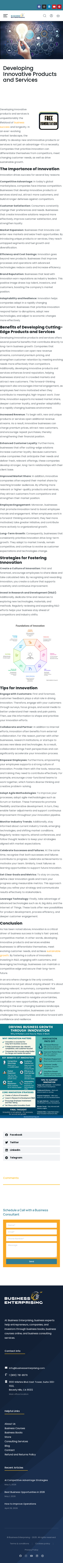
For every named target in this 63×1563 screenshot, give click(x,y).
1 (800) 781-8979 (18, 1375)
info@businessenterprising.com (27, 1368)
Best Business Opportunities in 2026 (25, 1492)
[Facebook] (39, 7)
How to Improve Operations (20, 1503)
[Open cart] (58, 16)
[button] (31, 1135)
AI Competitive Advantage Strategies (26, 1480)
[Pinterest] (59, 7)
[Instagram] (44, 7)
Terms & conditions (19, 1543)
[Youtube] (54, 7)
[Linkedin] (49, 7)
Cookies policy (42, 1543)
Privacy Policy (31, 1549)
